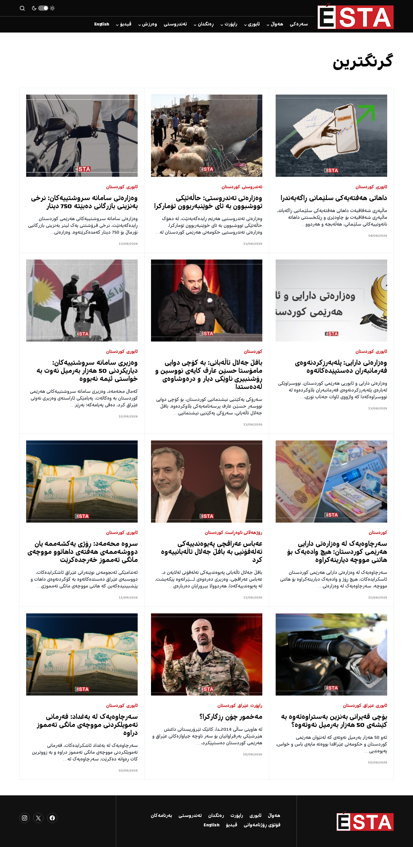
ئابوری (381, 187)
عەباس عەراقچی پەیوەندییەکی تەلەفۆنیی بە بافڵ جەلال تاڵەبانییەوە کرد (211, 552)
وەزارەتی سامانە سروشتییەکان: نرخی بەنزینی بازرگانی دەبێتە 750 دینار (84, 202)
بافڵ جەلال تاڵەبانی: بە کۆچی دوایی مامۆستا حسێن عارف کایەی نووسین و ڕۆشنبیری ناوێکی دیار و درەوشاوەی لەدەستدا (209, 375)
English (211, 825)
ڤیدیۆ (231, 825)
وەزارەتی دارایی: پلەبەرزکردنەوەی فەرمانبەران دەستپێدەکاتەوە (341, 367)
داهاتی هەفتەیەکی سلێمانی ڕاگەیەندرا (334, 198)
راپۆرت (256, 706)
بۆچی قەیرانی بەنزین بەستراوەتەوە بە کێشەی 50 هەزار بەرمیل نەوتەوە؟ (334, 721)
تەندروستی (252, 187)
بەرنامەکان (161, 816)
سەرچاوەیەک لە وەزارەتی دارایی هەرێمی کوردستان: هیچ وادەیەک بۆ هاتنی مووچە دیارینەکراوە (337, 552)
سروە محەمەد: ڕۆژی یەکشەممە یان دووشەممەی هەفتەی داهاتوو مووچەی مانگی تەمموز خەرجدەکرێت (82, 552)
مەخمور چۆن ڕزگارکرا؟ (231, 717)
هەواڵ (274, 816)
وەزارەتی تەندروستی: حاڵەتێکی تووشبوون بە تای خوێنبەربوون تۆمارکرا (208, 202)
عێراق (368, 706)
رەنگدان (216, 816)
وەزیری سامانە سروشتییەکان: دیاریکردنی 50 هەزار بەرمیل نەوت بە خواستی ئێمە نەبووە (87, 371)
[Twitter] (38, 817)
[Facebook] (52, 817)
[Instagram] (24, 817)
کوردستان (365, 187)
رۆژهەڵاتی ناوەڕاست (244, 533)
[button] (43, 8)
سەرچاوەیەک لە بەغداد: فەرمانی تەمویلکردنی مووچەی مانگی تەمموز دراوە (87, 725)
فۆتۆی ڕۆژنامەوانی (262, 825)
